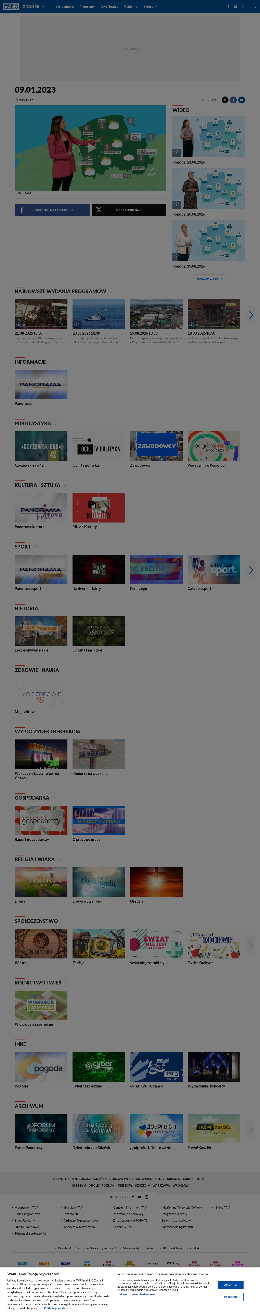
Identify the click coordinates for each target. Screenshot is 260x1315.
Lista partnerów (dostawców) (136, 1294)
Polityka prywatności (57, 1308)
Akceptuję (230, 1285)
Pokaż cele (231, 1296)
